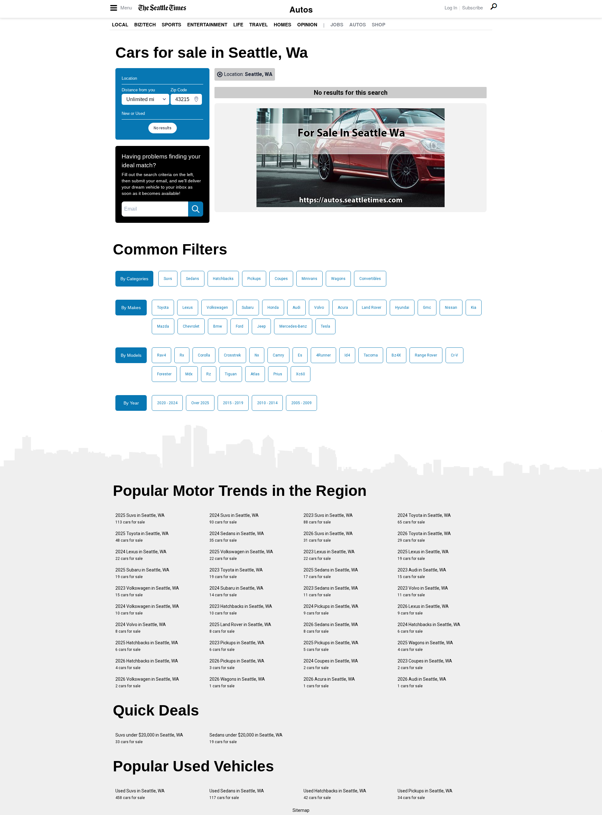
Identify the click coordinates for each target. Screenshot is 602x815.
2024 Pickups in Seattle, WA (331, 609)
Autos (301, 9)
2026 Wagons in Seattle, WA (237, 682)
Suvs (168, 278)
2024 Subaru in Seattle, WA (236, 591)
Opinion (307, 24)
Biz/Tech (145, 24)
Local (120, 24)
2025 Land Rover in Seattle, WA (240, 628)
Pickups (254, 278)
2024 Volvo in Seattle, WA (140, 628)
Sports (171, 24)
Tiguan (231, 374)
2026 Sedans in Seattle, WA (331, 628)
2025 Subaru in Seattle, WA (142, 573)
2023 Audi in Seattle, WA (422, 573)
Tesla (325, 326)
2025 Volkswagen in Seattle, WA (241, 555)
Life (238, 24)
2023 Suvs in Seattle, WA (328, 518)
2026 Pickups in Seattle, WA (236, 664)
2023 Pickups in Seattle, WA (236, 646)
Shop (378, 24)
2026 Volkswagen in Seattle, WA (147, 682)
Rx (182, 355)
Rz (208, 374)
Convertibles (370, 278)
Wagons (338, 278)
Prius (277, 374)
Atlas (255, 374)
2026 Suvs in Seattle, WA (328, 537)
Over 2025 (200, 403)
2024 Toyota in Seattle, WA (424, 518)
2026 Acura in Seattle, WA (329, 682)
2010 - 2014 (267, 403)
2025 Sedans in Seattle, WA (331, 573)
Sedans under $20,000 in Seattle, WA (246, 738)
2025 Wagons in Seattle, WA (425, 646)
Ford (239, 326)
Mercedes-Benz (293, 326)
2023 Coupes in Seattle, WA (425, 664)
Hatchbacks (223, 278)
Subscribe (472, 7)
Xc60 (300, 374)
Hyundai (402, 307)
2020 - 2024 (167, 403)
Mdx (189, 374)
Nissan (451, 307)
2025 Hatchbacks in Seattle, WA (146, 646)
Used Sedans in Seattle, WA (236, 794)
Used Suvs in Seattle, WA (140, 794)
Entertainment (207, 24)
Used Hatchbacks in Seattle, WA (335, 794)
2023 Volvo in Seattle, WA (423, 591)
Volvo (319, 307)
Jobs (336, 24)
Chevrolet (191, 326)
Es (300, 355)
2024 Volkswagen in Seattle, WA (147, 609)
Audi (296, 307)
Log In (451, 7)
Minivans (309, 278)
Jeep (261, 326)
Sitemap (301, 810)
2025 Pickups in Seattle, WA (331, 646)
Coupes (281, 278)
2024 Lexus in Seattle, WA (140, 555)
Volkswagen (217, 307)
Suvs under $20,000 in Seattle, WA (149, 738)
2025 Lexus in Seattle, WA (423, 555)
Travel (258, 24)
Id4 (347, 355)
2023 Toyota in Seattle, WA (236, 573)
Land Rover (371, 307)
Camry (278, 355)
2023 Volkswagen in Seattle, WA (147, 591)
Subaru (248, 307)
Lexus (187, 307)
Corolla (204, 355)
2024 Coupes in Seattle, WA (331, 664)
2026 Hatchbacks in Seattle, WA (146, 664)
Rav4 (161, 355)
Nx (257, 355)
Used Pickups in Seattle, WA (425, 794)
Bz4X (396, 355)
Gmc (427, 307)
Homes (282, 24)
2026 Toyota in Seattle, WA (424, 537)
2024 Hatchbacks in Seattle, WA (429, 628)
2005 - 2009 (301, 403)
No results (163, 128)
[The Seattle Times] (162, 8)
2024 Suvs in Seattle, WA (234, 518)
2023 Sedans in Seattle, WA (331, 591)
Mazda (163, 326)
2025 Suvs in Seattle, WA (140, 518)
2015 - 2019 (233, 403)
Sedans (192, 278)
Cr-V (454, 355)
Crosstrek (232, 355)
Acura (343, 307)
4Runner (323, 355)
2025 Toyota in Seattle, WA (142, 537)
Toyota (163, 307)
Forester (164, 374)
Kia (473, 307)
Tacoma (371, 355)
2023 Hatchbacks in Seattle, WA (240, 609)
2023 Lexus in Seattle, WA (329, 555)
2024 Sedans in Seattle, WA (236, 537)
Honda (273, 307)
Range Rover (426, 355)
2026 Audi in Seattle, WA (422, 682)
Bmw (217, 326)
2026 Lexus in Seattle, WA (423, 609)
